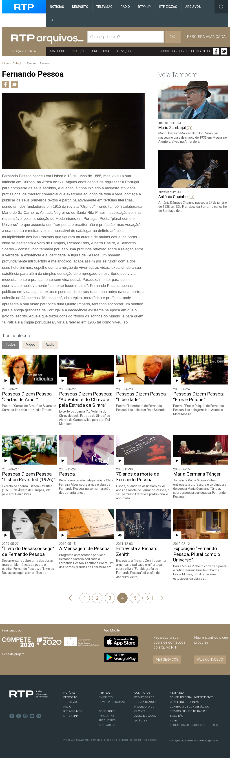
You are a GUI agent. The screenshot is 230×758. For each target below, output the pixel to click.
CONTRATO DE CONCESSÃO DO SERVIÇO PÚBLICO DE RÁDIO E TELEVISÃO (189, 711)
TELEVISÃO (70, 701)
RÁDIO (67, 706)
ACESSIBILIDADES (145, 715)
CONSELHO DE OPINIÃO (184, 701)
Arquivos (193, 7)
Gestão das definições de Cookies (194, 725)
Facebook (216, 51)
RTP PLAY (104, 692)
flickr (38, 716)
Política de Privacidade (76, 740)
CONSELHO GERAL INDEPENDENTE (191, 697)
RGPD (173, 720)
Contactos (200, 51)
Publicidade (151, 740)
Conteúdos (58, 51)
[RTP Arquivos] (47, 39)
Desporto (80, 7)
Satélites (140, 720)
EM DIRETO (106, 697)
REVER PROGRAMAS (112, 701)
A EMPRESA (177, 692)
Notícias (57, 7)
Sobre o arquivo (173, 51)
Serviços (123, 51)
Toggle (221, 6)
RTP (144, 7)
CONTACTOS (142, 692)
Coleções (80, 51)
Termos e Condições (129, 740)
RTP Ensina (70, 715)
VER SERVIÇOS (167, 660)
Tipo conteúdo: (16, 335)
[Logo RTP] (28, 694)
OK (173, 36)
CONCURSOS (107, 711)
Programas (101, 51)
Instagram (25, 716)
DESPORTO (70, 697)
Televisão (104, 7)
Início (5, 63)
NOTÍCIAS (69, 692)
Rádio (125, 7)
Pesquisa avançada (206, 36)
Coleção (18, 63)
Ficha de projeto (13, 654)
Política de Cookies (104, 740)
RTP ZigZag (168, 7)
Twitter (224, 51)
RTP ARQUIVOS (72, 711)
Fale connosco (210, 660)
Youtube (32, 716)
